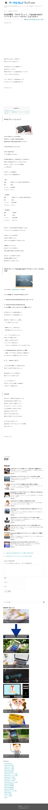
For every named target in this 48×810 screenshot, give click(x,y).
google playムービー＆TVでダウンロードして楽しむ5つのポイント (16, 756)
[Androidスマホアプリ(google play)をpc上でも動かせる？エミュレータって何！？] (7, 511)
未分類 (5, 797)
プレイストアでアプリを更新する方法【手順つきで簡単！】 (25, 484)
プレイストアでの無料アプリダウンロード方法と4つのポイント (16, 636)
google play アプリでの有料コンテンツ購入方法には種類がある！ (26, 468)
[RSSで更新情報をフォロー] (7, 459)
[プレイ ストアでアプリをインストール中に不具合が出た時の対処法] (16, 661)
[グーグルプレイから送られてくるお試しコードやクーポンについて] (16, 691)
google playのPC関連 (8, 772)
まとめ (6, 113)
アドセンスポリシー (26, 806)
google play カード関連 (9, 766)
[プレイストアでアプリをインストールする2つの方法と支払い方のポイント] (16, 646)
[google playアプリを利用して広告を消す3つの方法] (7, 503)
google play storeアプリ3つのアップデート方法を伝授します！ (26, 525)
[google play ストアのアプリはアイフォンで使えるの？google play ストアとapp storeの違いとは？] (7, 494)
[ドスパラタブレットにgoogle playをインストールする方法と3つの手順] (16, 676)
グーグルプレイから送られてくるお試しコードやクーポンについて (16, 696)
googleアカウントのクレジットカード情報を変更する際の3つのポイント (16, 726)
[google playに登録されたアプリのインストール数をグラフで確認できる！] (7, 536)
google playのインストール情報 (10, 775)
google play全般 (7, 792)
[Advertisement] (24, 32)
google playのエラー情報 (9, 777)
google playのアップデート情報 (10, 773)
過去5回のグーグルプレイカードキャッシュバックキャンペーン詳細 (16, 621)
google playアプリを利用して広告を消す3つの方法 (23, 501)
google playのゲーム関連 (9, 780)
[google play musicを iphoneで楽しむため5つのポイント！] (7, 544)
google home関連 (7, 763)
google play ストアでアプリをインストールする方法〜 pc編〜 (25, 476)
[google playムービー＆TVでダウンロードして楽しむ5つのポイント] (16, 751)
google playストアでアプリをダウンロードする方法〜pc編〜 (25, 517)
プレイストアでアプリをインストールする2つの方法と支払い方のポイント (16, 651)
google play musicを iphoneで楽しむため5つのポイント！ (25, 542)
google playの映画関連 (9, 785)
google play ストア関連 (9, 768)
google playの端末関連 (30, 19)
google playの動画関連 (9, 783)
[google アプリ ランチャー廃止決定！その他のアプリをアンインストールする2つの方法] (16, 736)
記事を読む (13, 473)
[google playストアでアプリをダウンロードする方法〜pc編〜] (7, 520)
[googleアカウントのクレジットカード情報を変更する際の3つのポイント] (16, 721)
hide (19, 108)
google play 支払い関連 (9, 770)
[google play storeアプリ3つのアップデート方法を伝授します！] (7, 528)
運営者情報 (20, 806)
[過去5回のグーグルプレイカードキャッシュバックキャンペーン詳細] (16, 616)
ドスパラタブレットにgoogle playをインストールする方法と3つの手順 (16, 681)
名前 (5, 577)
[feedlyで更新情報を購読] (5, 459)
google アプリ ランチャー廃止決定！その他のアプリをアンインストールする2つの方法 (16, 741)
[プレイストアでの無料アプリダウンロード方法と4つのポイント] (16, 631)
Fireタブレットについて (10, 110)
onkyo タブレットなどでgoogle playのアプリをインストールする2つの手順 (16, 711)
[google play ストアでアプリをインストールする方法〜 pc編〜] (7, 479)
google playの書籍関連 (9, 787)
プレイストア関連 (8, 795)
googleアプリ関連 (39, 19)
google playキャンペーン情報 (10, 790)
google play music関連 (9, 765)
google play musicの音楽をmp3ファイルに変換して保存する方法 (19, 552)
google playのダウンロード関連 (10, 782)
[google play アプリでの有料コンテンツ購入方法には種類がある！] (7, 471)
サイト (5, 586)
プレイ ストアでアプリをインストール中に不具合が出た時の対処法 (16, 666)
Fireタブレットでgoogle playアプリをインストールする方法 (17, 111)
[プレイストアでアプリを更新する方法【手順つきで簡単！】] (7, 487)
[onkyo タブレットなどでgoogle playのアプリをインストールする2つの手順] (16, 706)
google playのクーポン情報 (10, 778)
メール (5, 582)
